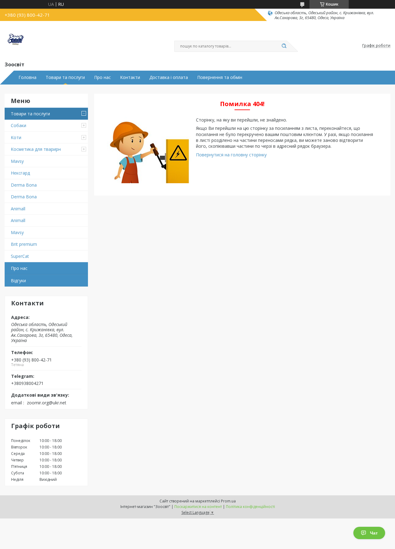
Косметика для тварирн (36, 149)
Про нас (102, 77)
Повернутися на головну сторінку (231, 155)
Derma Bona (24, 185)
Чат (374, 532)
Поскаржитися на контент (198, 506)
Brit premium (24, 244)
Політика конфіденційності (250, 506)
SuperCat (20, 256)
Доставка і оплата (168, 77)
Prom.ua (228, 501)
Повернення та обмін (219, 77)
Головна (27, 77)
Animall (18, 209)
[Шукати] (284, 46)
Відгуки (18, 280)
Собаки (18, 125)
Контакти (130, 77)
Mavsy (17, 161)
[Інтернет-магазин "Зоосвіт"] (15, 40)
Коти (16, 137)
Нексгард (20, 173)
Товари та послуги (65, 77)
